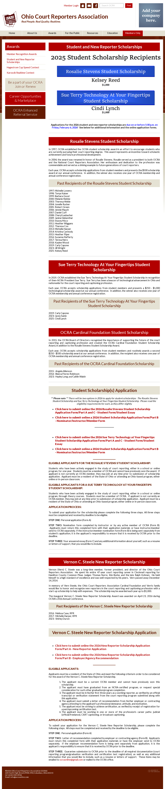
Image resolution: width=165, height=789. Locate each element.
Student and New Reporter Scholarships (21, 60)
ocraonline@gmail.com (71, 759)
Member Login (71, 5)
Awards (52, 33)
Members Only (132, 33)
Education (112, 33)
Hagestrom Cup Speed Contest (23, 67)
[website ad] (151, 26)
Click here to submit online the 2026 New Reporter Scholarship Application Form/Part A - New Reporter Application (102, 647)
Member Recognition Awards (22, 54)
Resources (92, 33)
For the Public (72, 33)
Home (12, 33)
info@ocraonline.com (19, 777)
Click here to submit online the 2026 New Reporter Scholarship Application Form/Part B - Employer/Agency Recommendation (102, 656)
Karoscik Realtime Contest (20, 72)
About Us (32, 33)
